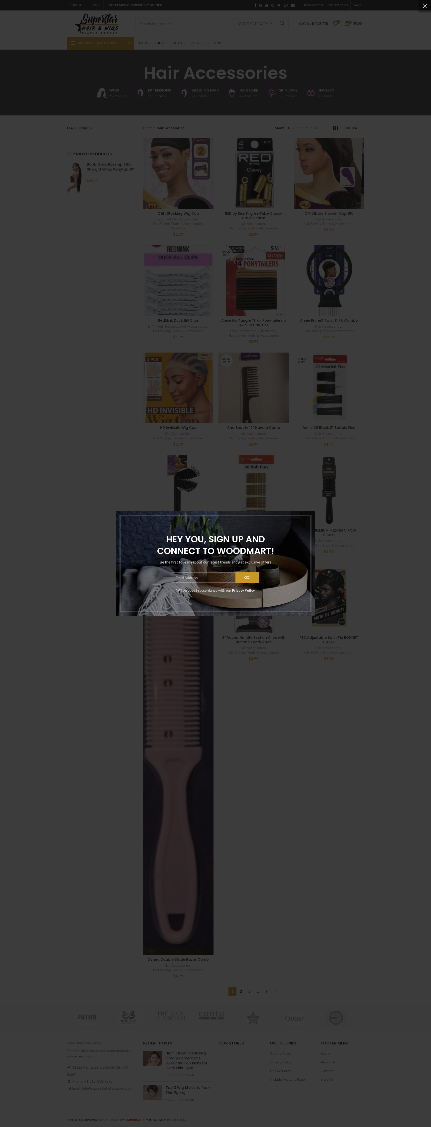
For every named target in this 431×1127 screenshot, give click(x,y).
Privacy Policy (243, 590)
